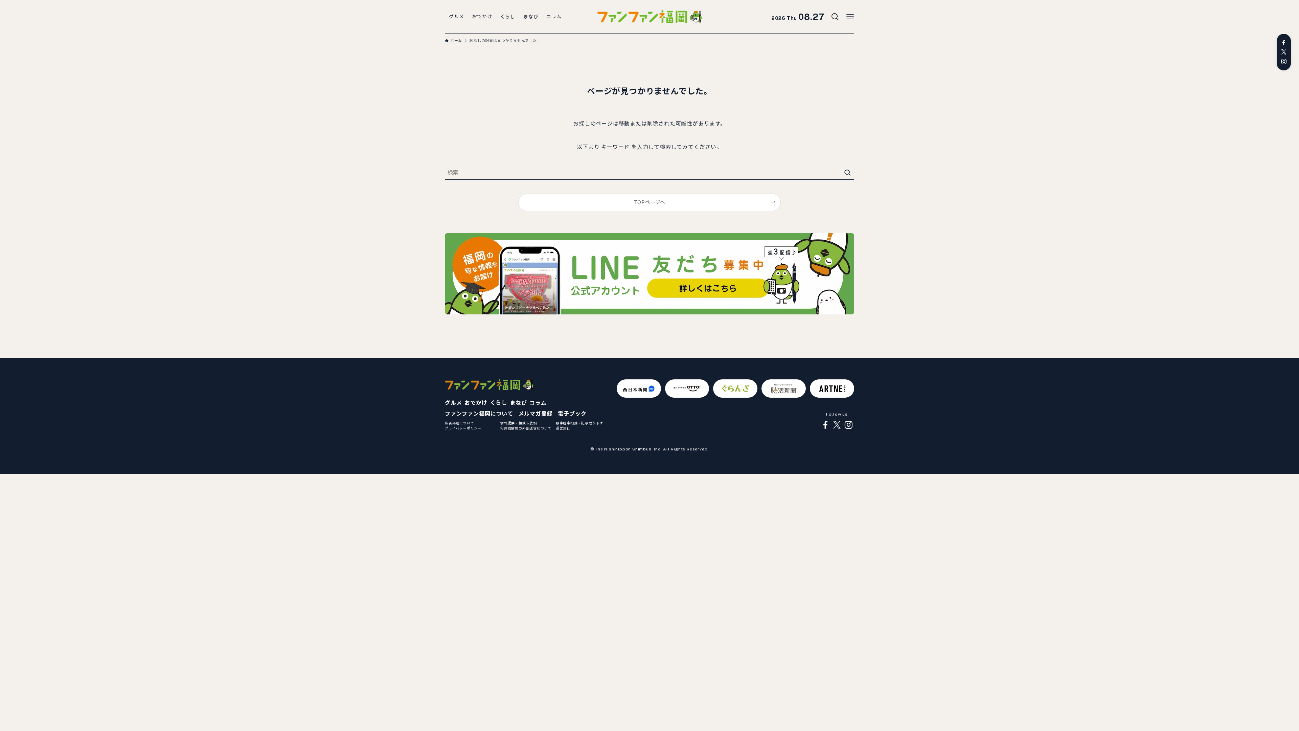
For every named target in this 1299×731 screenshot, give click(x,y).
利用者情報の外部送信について (525, 428)
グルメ (453, 403)
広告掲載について (459, 423)
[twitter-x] (1283, 52)
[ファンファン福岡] (649, 17)
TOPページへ (649, 202)
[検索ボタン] (835, 17)
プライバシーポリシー (463, 428)
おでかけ (475, 403)
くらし (498, 403)
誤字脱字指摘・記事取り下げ (579, 423)
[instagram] (1283, 61)
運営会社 (563, 428)
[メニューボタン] (850, 17)
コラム (537, 403)
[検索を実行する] (847, 173)
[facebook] (1283, 42)
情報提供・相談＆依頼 (518, 423)
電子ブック (572, 414)
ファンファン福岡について (479, 414)
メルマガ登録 (536, 414)
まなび (518, 403)
